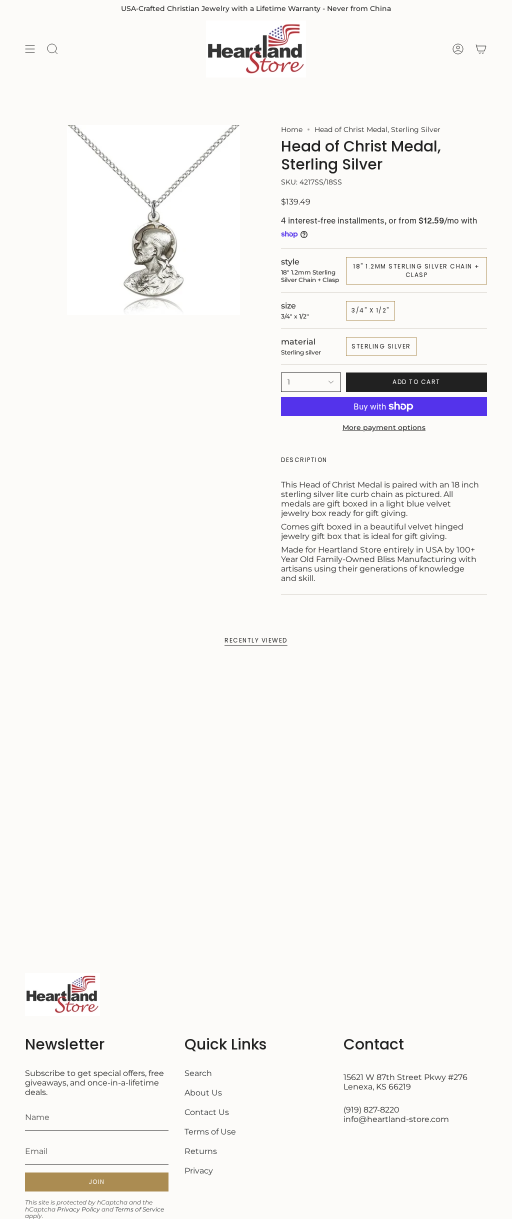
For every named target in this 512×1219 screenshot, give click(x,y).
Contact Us (206, 1112)
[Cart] (481, 49)
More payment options (384, 427)
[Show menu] (30, 49)
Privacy (198, 1171)
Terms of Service (139, 1209)
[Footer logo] (62, 994)
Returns (200, 1151)
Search (198, 1073)
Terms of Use (210, 1131)
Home (291, 129)
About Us (203, 1093)
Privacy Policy (78, 1209)
